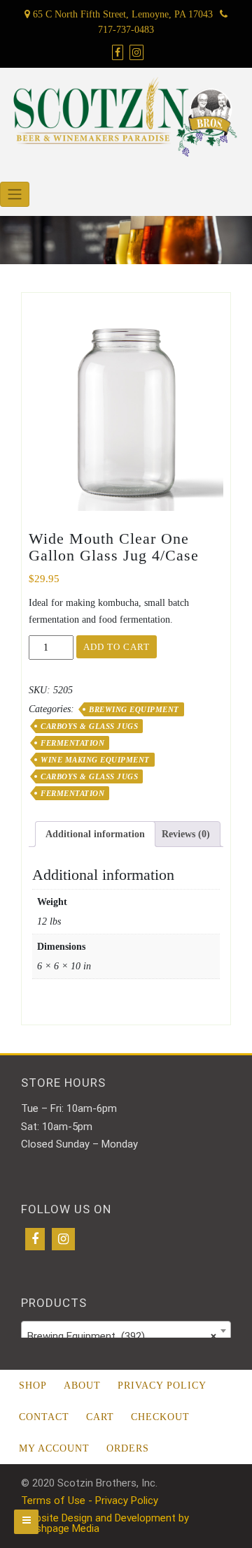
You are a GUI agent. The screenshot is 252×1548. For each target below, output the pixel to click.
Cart (100, 1417)
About (82, 1385)
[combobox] (126, 1330)
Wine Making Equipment (95, 759)
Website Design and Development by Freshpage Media (105, 1523)
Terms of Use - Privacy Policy (89, 1500)
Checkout (160, 1417)
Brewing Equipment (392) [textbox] (121, 1336)
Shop (33, 1385)
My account (54, 1448)
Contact (44, 1417)
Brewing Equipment (134, 709)
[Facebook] (35, 1239)
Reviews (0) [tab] (186, 834)
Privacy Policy (162, 1385)
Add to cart (116, 647)
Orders (127, 1448)
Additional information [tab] (95, 834)
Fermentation (72, 743)
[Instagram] (63, 1239)
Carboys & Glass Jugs (89, 726)
